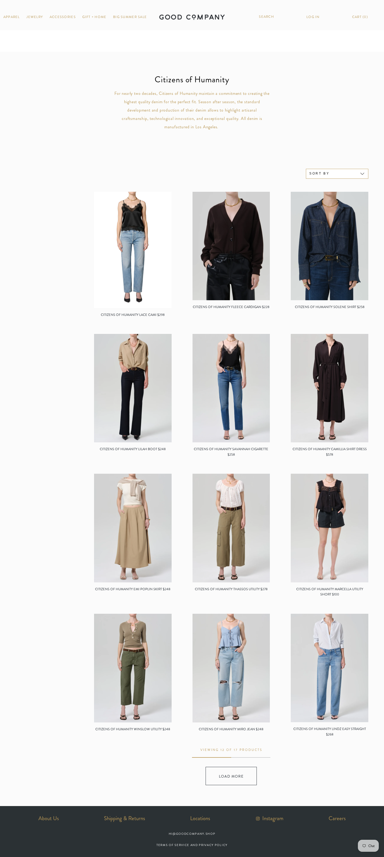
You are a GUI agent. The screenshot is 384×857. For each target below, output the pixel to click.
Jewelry (34, 17)
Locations (200, 818)
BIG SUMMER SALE (130, 17)
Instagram (272, 818)
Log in (313, 17)
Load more (231, 776)
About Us (48, 818)
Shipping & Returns (124, 818)
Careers (337, 818)
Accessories (63, 17)
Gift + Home (94, 17)
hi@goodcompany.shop (192, 834)
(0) (360, 17)
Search (266, 16)
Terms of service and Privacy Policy (192, 845)
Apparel (11, 17)
